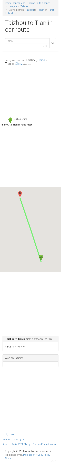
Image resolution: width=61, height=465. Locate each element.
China (41, 60)
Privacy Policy (42, 454)
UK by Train (9, 434)
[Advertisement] (30, 88)
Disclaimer (29, 454)
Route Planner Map (15, 3)
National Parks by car (14, 439)
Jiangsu (12, 6)
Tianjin (40, 9)
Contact (9, 458)
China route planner (39, 3)
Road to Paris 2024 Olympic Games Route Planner (29, 444)
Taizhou (25, 6)
